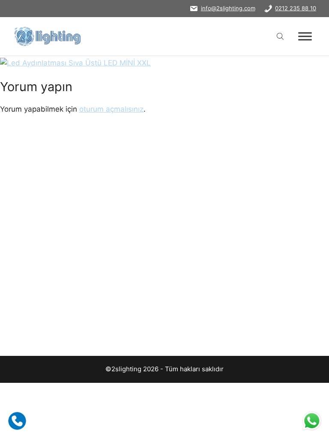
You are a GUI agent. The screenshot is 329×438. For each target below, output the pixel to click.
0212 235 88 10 (295, 8)
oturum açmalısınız (111, 109)
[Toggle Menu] (305, 36)
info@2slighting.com (228, 8)
